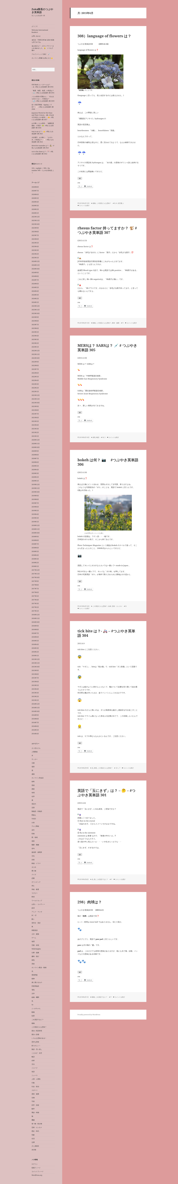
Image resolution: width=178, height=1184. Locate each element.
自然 (33, 860)
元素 (33, 763)
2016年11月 (36, 618)
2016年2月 (35, 652)
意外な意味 (35, 1042)
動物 (33, 1012)
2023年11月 (36, 310)
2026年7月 (35, 191)
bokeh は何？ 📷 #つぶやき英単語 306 (108, 462)
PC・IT (34, 915)
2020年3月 (35, 473)
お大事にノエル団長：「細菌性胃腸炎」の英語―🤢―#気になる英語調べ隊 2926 (43, 125)
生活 (33, 1139)
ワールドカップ (37, 901)
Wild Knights (36, 949)
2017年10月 (36, 577)
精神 (33, 979)
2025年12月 (36, 217)
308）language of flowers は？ (104, 35)
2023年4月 (35, 336)
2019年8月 (35, 499)
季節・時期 (35, 1112)
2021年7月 (35, 414)
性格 (33, 834)
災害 (33, 808)
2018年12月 (36, 525)
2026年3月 (35, 206)
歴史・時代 (35, 1131)
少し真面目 (35, 1146)
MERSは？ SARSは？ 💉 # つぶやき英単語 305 (107, 347)
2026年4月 (35, 202)
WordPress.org (37, 1175)
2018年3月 (35, 559)
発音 (33, 841)
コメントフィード (37, 1171)
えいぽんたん (36, 748)
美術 (33, 964)
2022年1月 (35, 391)
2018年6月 (35, 548)
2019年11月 (36, 488)
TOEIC (34, 819)
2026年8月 (35, 187)
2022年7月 (35, 369)
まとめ (34, 867)
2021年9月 (35, 406)
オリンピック (36, 882)
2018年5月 (35, 551)
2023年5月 (35, 332)
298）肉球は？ (90, 901)
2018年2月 (35, 563)
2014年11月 (36, 708)
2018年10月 (36, 533)
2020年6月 (35, 462)
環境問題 (35, 975)
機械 (33, 1120)
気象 (33, 1135)
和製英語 (35, 930)
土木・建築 (35, 934)
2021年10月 (36, 403)
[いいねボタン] (80, 178)
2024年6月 (35, 284)
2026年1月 (35, 213)
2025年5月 (35, 243)
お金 (33, 822)
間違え (34, 815)
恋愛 (33, 878)
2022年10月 (36, 358)
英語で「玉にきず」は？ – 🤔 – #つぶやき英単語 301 (106, 792)
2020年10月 (36, 447)
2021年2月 (35, 432)
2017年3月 (35, 603)
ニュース (35, 1075)
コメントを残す (84, 205)
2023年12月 (36, 306)
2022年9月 (35, 362)
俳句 (33, 848)
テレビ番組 (35, 826)
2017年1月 (35, 611)
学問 (33, 793)
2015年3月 (35, 693)
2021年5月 (35, 421)
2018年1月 (35, 566)
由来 (33, 1060)
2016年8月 (35, 629)
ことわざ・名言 (37, 1053)
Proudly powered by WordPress (89, 1015)
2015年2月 (35, 696)
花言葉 (120, 203)
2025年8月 (35, 232)
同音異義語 (35, 986)
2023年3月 (35, 339)
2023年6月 (35, 328)
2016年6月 (35, 637)
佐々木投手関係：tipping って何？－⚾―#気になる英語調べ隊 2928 (43, 107)
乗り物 (34, 871)
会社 (33, 830)
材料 (33, 782)
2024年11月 (36, 265)
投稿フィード (36, 1168)
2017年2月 (35, 607)
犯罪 (33, 1016)
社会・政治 (35, 1086)
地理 (33, 941)
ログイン (35, 1164)
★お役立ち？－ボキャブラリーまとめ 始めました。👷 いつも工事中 (43, 48)
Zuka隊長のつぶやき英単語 (42, 10)
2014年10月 (36, 711)
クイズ (34, 874)
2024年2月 (35, 299)
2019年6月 (35, 507)
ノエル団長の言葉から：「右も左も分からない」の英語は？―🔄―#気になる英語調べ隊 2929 (43, 98)
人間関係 (35, 752)
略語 (33, 1057)
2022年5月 (35, 377)
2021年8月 (35, 410)
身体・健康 (35, 1094)
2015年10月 (36, 667)
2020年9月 (35, 451)
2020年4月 (35, 470)
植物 (33, 1023)
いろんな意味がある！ (39, 1038)
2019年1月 (35, 522)
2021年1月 (35, 436)
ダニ (117, 768)
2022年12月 (36, 351)
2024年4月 (35, 291)
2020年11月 (36, 444)
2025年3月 (35, 250)
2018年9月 (35, 537)
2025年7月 (35, 235)
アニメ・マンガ (37, 912)
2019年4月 (35, 514)
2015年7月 (35, 678)
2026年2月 (35, 209)
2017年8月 (35, 585)
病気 (33, 960)
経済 (33, 908)
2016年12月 (36, 615)
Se (32, 1005)
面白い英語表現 (37, 1031)
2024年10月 (36, 269)
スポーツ (35, 1090)
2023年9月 (35, 317)
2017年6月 (35, 592)
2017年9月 (35, 581)
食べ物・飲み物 (37, 1124)
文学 (33, 993)
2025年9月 (35, 228)
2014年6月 (35, 726)
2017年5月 (35, 596)
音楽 (33, 785)
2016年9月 (35, 626)
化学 (33, 796)
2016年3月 (35, 648)
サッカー (35, 759)
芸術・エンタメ (37, 1127)
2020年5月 (35, 466)
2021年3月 (35, 429)
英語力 (34, 804)
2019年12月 (36, 484)
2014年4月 (35, 734)
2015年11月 (36, 663)
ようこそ (35, 26)
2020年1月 (35, 481)
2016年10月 (36, 622)
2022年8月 (35, 365)
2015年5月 (35, 685)
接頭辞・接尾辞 (37, 852)
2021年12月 (36, 395)
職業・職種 (35, 845)
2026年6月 (35, 194)
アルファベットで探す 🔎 (41, 54)
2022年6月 (35, 373)
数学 (33, 1109)
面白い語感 (35, 1034)
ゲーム (34, 938)
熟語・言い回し (37, 1049)
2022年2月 (35, 388)
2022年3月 (35, 384)
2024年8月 (35, 276)
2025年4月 (35, 246)
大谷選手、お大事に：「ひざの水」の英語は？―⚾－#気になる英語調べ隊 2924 (43, 139)
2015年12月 (36, 659)
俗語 (33, 1072)
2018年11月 (36, 529)
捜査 (33, 789)
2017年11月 (36, 574)
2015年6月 (35, 682)
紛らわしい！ (36, 1046)
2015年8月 (35, 674)
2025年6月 (35, 239)
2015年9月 (35, 670)
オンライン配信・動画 (39, 967)
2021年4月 (35, 425)
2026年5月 (35, 198)
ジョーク (35, 1068)
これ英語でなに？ (37, 1020)
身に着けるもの (37, 982)
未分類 (34, 1150)
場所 (33, 767)
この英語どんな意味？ (39, 1027)
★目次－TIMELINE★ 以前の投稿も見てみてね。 (43, 41)
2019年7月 (35, 503)
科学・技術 (35, 1105)
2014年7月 (35, 722)
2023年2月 (35, 343)
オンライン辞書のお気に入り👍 (42, 58)
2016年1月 (35, 656)
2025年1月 (35, 258)
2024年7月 (35, 280)
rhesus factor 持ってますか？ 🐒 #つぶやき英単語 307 (107, 230)
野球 (33, 897)
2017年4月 (35, 600)
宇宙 (33, 1101)
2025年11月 (36, 220)
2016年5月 (35, 641)
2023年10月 (36, 313)
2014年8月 (35, 719)
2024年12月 (36, 261)
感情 (33, 774)
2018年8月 (35, 540)
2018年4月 (35, 555)
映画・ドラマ (36, 863)
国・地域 (35, 837)
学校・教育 (35, 889)
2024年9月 (35, 272)
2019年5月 (35, 510)
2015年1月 (35, 700)
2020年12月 (36, 440)
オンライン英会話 (37, 778)
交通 (33, 1142)
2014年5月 (35, 730)
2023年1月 (35, 347)
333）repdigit (36, 168)
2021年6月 (35, 418)
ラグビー (35, 893)
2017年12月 (36, 570)
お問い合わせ (36, 36)
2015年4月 (35, 689)
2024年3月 (35, 295)
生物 (33, 1098)
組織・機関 (35, 997)
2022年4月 (35, 380)
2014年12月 (36, 704)
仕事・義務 (35, 953)
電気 (33, 990)
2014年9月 (35, 715)
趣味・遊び (35, 956)
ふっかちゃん (36, 1008)
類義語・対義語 (37, 811)
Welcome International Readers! (40, 31)
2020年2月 (35, 477)
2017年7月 (35, 589)
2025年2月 (35, 254)
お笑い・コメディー (38, 904)
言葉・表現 (35, 945)
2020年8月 (35, 455)
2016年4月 (35, 644)
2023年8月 (35, 321)
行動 (33, 1083)
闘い (33, 919)
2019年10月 (36, 492)
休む (33, 886)
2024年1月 (35, 302)
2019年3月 (35, 518)
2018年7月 (35, 544)
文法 (33, 1064)
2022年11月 (36, 354)
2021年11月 (36, 399)
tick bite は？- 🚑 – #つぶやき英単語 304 (106, 633)
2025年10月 (36, 224)
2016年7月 (35, 633)
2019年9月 (35, 496)
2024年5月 (35, 287)
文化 (33, 856)
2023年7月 (35, 325)
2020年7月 (35, 458)
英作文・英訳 (36, 923)
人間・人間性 (36, 1079)
